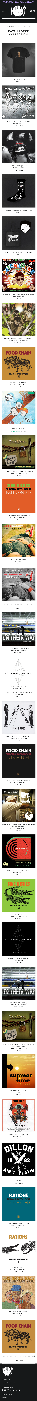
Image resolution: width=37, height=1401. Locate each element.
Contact (9, 1383)
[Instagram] (8, 1390)
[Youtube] (19, 1390)
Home (9, 26)
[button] (31, 11)
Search (4, 1383)
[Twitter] (14, 1390)
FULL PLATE (9, 1394)
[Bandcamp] (2, 1390)
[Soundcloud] (16, 1390)
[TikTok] (11, 1390)
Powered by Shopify (6, 1397)
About (15, 1383)
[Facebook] (5, 1390)
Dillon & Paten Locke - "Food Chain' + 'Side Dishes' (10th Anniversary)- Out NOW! (18, 2)
